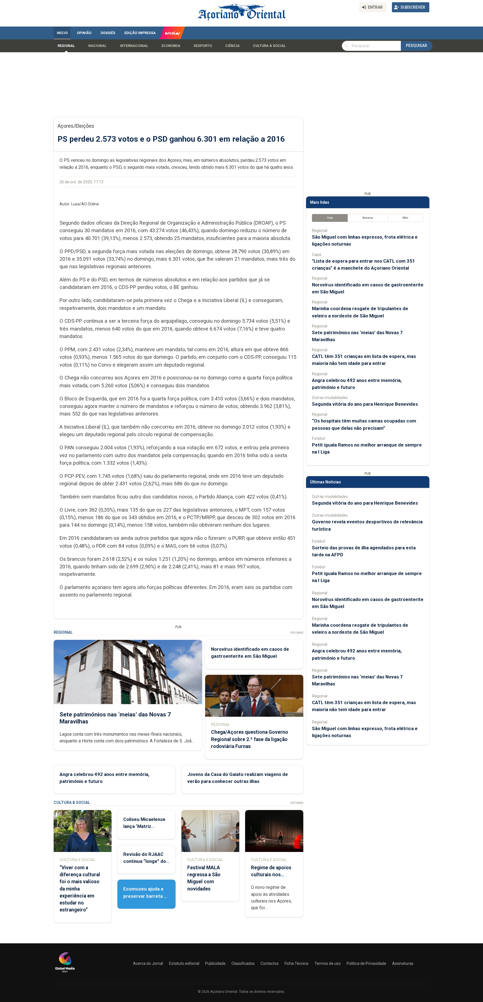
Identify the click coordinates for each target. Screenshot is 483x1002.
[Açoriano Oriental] (65, 973)
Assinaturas (402, 963)
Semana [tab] (368, 218)
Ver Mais (296, 633)
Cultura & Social (269, 46)
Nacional (97, 46)
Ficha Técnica (296, 963)
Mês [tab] (405, 218)
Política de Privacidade (366, 963)
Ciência (232, 46)
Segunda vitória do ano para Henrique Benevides (365, 404)
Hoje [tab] (330, 218)
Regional (66, 46)
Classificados (243, 963)
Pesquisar (416, 45)
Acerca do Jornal (148, 963)
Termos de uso (327, 963)
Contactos (270, 963)
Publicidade (215, 963)
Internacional (134, 46)
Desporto (203, 46)
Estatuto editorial (184, 963)
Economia (171, 46)
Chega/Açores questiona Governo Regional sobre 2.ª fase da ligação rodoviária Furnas (249, 739)
